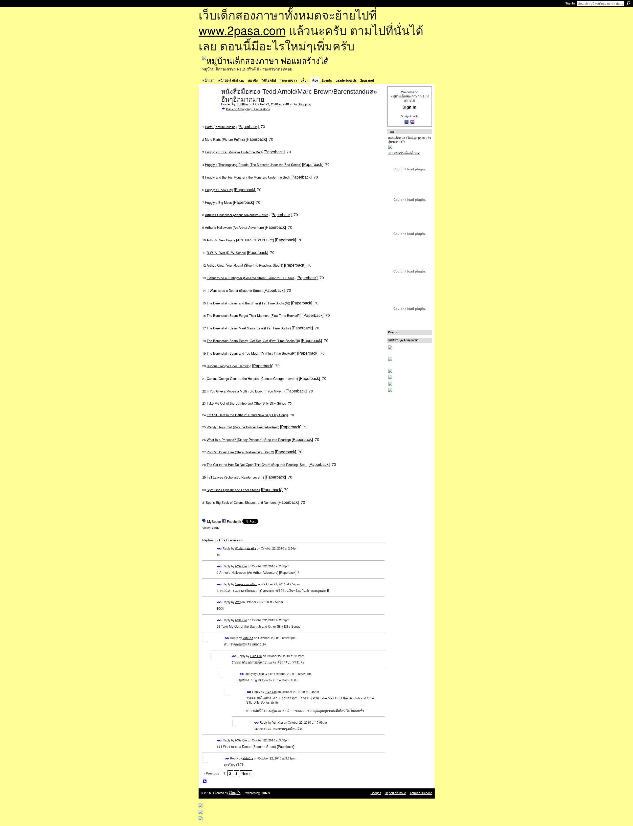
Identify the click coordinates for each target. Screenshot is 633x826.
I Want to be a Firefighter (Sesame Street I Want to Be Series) (251, 277)
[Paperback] (249, 126)
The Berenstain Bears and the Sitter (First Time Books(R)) (248, 303)
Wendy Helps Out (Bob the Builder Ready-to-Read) (243, 427)
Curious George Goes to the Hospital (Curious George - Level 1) (252, 378)
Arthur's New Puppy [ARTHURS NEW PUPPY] (240, 240)
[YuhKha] (210, 102)
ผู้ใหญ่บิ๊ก (235, 793)
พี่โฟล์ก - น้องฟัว (245, 548)
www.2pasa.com (242, 29)
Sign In (570, 3)
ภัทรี (238, 602)
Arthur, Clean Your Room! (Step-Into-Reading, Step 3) (245, 265)
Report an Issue (395, 793)
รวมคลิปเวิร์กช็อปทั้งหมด (404, 153)
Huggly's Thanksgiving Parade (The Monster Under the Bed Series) (253, 164)
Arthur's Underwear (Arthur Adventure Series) (237, 214)
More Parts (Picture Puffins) (225, 139)
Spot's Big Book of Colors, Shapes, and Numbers (241, 502)
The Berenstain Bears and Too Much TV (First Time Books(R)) (251, 353)
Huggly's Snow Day (219, 189)
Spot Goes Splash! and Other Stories (233, 489)
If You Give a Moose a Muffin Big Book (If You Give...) (246, 391)
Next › (246, 773)
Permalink (219, 548)
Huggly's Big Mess (218, 202)
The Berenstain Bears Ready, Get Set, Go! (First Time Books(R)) (253, 340)
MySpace (214, 521)
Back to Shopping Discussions (248, 109)
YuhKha (242, 104)
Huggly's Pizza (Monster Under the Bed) (234, 152)
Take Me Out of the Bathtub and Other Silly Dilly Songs (246, 403)
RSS (205, 781)
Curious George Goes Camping (229, 366)
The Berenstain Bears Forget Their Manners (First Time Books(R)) (254, 315)
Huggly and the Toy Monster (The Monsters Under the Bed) (247, 177)
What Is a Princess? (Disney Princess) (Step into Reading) (249, 439)
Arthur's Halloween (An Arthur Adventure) (234, 227)
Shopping (304, 104)
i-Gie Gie (241, 566)
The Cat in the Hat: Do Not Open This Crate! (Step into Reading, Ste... (257, 464)
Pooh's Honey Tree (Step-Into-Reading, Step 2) (240, 452)
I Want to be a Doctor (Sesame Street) (235, 290)
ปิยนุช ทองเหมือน (246, 584)
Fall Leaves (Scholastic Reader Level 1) (249, 477)
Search (628, 3)
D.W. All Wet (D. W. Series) (226, 252)
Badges (376, 793)
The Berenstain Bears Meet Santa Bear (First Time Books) (249, 328)
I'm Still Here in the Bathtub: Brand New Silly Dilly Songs (247, 415)
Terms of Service (421, 793)
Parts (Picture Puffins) (221, 126)
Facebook (234, 521)
